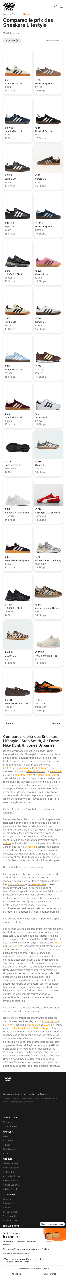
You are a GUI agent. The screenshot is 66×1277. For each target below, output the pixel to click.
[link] (9, 6)
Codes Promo (10, 1126)
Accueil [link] (6, 14)
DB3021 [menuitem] (39, 135)
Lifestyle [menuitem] (27, 14)
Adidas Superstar (11, 1185)
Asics (5, 1153)
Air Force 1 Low (10, 1168)
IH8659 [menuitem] (38, 421)
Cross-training (10, 1212)
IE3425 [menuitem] (38, 373)
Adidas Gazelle (10, 1189)
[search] (55, 6)
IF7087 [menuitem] (8, 135)
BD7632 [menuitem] (8, 373)
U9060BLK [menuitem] (10, 278)
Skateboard (9, 1216)
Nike (5, 1136)
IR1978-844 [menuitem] (40, 707)
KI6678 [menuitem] (38, 612)
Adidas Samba (10, 1180)
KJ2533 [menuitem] (8, 707)
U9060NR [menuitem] (9, 516)
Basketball (8, 1203)
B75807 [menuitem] (8, 182)
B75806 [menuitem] (39, 326)
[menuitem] (7, 14)
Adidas (6, 1145)
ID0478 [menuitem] (8, 326)
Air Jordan (8, 1141)
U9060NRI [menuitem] (9, 612)
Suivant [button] (56, 723)
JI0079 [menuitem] (8, 230)
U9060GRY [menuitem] (40, 564)
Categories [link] (16, 14)
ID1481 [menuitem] (38, 182)
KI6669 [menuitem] (8, 659)
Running (7, 1208)
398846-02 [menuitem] (40, 516)
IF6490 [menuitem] (38, 87)
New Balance (9, 1149)
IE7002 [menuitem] (38, 278)
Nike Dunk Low (10, 1163)
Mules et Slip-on (11, 1220)
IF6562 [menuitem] (8, 87)
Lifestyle (7, 1199)
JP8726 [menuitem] (8, 421)
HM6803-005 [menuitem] (11, 469)
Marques (7, 1122)
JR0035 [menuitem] (39, 469)
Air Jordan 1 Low (11, 1176)
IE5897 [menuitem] (8, 564)
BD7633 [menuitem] (39, 230)
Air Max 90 (8, 1172)
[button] (61, 6)
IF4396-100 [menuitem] (40, 659)
